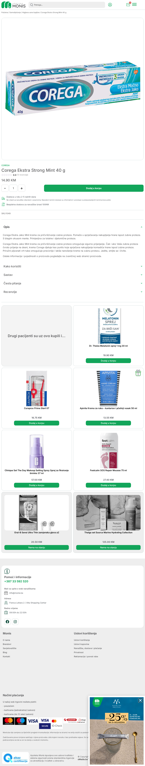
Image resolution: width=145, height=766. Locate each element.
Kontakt (6, 656)
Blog (5, 652)
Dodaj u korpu (94, 188)
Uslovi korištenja (82, 640)
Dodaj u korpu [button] (108, 360)
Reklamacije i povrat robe (86, 656)
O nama (6, 640)
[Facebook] (7, 622)
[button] (140, 700)
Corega (5, 165)
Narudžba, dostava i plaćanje (88, 648)
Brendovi (7, 644)
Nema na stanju (36, 547)
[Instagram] (15, 622)
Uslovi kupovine (81, 644)
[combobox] (66, 5)
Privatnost (79, 652)
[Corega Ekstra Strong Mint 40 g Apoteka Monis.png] (72, 89)
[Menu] (134, 4)
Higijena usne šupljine (31, 12)
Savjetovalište (9, 648)
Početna (4, 12)
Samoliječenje (15, 12)
